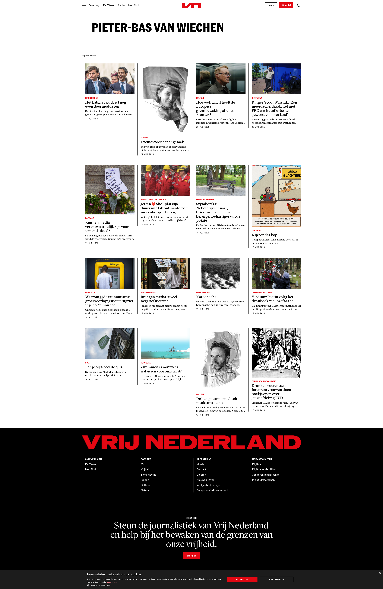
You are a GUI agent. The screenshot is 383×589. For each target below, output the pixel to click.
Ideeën (145, 480)
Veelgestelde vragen (208, 485)
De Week (108, 5)
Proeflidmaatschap (263, 480)
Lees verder (112, 582)
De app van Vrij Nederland (212, 490)
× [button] (380, 573)
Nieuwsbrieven (205, 480)
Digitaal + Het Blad (264, 469)
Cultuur (145, 485)
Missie (200, 464)
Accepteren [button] (242, 579)
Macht (144, 464)
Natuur (145, 490)
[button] (154, 585)
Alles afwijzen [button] (276, 579)
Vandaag (94, 5)
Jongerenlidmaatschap (265, 474)
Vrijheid (145, 469)
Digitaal (257, 464)
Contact (201, 469)
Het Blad (133, 5)
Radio (121, 5)
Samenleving (148, 474)
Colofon (201, 474)
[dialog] (191, 579)
